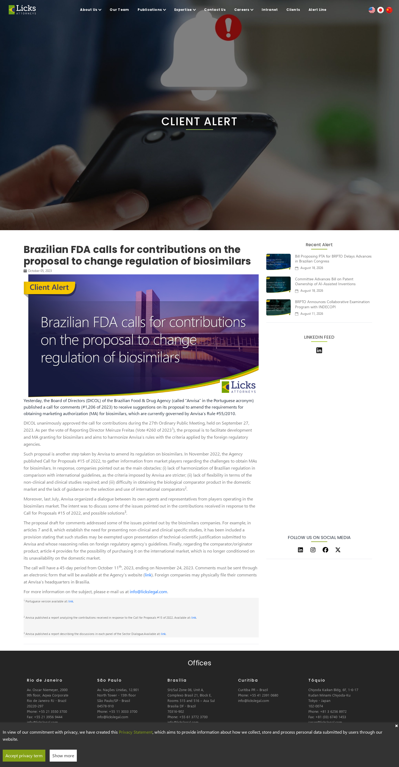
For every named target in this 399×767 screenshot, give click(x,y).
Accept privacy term (24, 755)
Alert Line (317, 9)
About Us (88, 9)
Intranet (270, 9)
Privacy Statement (136, 732)
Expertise (183, 9)
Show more (63, 755)
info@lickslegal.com (148, 591)
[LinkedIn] (300, 549)
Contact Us (214, 9)
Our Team (119, 9)
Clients (293, 9)
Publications (150, 9)
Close (396, 725)
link (148, 574)
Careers (241, 9)
